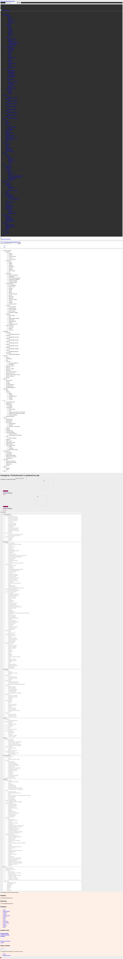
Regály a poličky (12, 707)
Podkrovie (8, 116)
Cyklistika (10, 90)
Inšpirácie (5, 95)
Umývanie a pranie (12, 44)
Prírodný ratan (12, 851)
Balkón (9, 25)
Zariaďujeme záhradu (12, 112)
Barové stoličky (12, 686)
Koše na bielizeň (12, 635)
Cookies (2, 942)
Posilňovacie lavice (13, 769)
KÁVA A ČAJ (10, 650)
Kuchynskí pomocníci (13, 605)
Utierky (9, 64)
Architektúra (8, 182)
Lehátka (10, 845)
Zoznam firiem (6, 922)
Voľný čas (10, 93)
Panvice (10, 655)
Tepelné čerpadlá (11, 178)
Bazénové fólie (12, 806)
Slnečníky (10, 852)
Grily (9, 80)
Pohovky (10, 706)
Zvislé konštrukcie (9, 208)
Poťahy (9, 58)
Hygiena (7, 146)
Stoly (9, 855)
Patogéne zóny (9, 149)
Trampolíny (11, 772)
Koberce (10, 51)
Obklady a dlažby (9, 132)
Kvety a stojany (12, 523)
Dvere (7, 120)
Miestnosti (8, 24)
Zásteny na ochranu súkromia (15, 831)
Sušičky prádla (12, 640)
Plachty (10, 540)
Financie (7, 193)
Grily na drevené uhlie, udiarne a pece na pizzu (19, 795)
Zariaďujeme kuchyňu (12, 100)
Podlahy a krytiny (9, 136)
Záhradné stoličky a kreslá (14, 861)
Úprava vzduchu (12, 558)
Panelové (10, 188)
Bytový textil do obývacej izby (15, 534)
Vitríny (10, 711)
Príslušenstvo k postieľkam (15, 741)
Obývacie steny (12, 705)
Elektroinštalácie (9, 165)
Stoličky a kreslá (12, 854)
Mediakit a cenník (6, 955)
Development (6, 214)
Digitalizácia (8, 184)
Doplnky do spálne (12, 520)
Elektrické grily (12, 791)
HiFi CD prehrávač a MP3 (13, 570)
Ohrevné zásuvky (12, 579)
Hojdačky (10, 841)
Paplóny (10, 539)
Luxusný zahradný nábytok (14, 846)
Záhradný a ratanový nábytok (15, 862)
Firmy (7, 233)
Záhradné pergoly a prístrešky (15, 789)
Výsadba (10, 162)
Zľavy (4, 234)
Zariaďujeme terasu (12, 109)
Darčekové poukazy (10, 869)
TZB (4, 164)
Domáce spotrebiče (12, 38)
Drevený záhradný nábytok (14, 836)
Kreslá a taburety (12, 704)
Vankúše (10, 66)
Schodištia (10, 211)
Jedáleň (9, 28)
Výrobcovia (6, 881)
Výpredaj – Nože (12, 876)
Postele (9, 17)
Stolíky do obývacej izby (14, 710)
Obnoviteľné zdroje (10, 219)
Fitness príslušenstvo (13, 765)
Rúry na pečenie (12, 615)
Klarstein (9, 885)
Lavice (9, 844)
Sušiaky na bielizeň (12, 639)
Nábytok (7, 15)
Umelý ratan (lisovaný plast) (15, 857)
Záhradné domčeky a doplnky (15, 787)
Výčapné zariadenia (13, 560)
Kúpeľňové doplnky (13, 695)
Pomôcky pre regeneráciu (14, 767)
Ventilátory (11, 559)
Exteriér (4, 152)
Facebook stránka (4, 933)
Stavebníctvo (8, 221)
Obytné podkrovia (9, 195)
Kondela (9, 887)
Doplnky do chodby (12, 516)
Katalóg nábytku (6, 14)
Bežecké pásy (11, 761)
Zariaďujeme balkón (12, 115)
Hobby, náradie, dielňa (12, 82)
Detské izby (11, 740)
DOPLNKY (10, 644)
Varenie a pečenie (12, 46)
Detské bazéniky (12, 747)
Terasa (7, 107)
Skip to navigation (4, 1)
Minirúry (10, 651)
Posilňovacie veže (12, 770)
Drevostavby (8, 185)
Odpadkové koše (12, 525)
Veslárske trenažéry (13, 775)
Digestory (10, 545)
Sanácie (10, 170)
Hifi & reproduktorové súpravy (15, 569)
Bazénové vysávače (13, 807)
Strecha (7, 203)
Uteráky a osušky (12, 63)
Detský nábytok (11, 73)
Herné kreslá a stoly (13, 681)
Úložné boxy (11, 856)
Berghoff (9, 890)
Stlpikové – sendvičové (13, 190)
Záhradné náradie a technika (15, 801)
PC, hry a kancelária (13, 580)
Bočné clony (11, 819)
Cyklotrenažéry (12, 762)
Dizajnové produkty (13, 820)
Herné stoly (11, 732)
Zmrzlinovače (11, 629)
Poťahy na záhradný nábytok (15, 850)
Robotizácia (8, 227)
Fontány (10, 821)
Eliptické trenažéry (13, 764)
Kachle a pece (11, 172)
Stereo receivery (12, 586)
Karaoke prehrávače (13, 575)
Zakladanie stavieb (9, 206)
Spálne (7, 141)
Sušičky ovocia (11, 620)
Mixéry (9, 609)
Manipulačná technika (10, 226)
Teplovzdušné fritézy (13, 621)
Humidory (10, 548)
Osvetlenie (10, 83)
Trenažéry (10, 774)
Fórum (4, 230)
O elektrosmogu (9, 148)
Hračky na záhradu (12, 750)
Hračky (10, 749)
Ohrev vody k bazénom (13, 812)
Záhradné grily (11, 799)
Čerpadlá (10, 810)
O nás (4, 909)
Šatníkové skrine (12, 724)
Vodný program (11, 84)
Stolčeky (10, 734)
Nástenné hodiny (12, 524)
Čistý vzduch (8, 144)
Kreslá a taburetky (12, 720)
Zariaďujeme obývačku (13, 97)
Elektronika (10, 40)
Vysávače (10, 561)
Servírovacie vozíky (13, 665)
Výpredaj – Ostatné (12, 877)
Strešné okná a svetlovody (13, 198)
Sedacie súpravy (12, 709)
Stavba (4, 181)
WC (9, 35)
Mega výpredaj (11, 874)
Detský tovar (11, 74)
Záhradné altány (12, 786)
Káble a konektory (12, 574)
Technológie (8, 168)
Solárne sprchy (12, 815)
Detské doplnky (11, 70)
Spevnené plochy (11, 159)
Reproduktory (11, 585)
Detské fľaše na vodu (13, 752)
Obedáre (10, 654)
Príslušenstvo (11, 814)
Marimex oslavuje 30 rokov (14, 872)
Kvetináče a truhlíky (13, 822)
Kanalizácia (8, 167)
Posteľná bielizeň (11, 57)
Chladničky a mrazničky (13, 594)
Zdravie (4, 142)
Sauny (9, 782)
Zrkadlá (10, 531)
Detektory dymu (12, 565)
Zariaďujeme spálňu (12, 106)
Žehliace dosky (12, 641)
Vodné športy (11, 776)
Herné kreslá (11, 731)
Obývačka (8, 96)
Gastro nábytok (12, 837)
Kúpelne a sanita (9, 129)
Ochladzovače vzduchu (13, 550)
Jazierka (10, 158)
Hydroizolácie (8, 194)
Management (8, 217)
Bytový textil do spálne (14, 535)
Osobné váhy (11, 766)
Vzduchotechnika (9, 180)
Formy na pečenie (12, 646)
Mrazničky (10, 610)
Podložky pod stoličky (13, 528)
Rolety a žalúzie (11, 201)
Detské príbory (12, 754)
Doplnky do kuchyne (13, 518)
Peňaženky (10, 526)
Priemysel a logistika (10, 220)
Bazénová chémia (12, 804)
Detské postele (11, 71)
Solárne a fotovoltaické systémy (15, 177)
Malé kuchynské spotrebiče (15, 606)
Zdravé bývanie (6, 915)
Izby (6, 123)
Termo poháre (11, 666)
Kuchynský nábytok (12, 126)
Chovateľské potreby (13, 781)
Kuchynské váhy (12, 604)
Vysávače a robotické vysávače (15, 563)
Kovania (10, 53)
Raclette (10, 614)
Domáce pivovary (12, 596)
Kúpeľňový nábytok (13, 696)
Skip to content (11, 1)
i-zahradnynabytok (11, 882)
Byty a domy (8, 216)
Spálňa (7, 105)
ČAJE (9, 757)
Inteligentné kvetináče (13, 590)
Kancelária (10, 30)
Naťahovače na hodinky (13, 578)
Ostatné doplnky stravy (14, 759)
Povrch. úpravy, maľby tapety (12, 138)
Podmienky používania (5, 941)
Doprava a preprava (10, 224)
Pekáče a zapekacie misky (14, 656)
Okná (7, 200)
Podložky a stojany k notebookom (16, 684)
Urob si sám (8, 204)
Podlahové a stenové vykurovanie (15, 175)
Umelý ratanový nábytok (14, 859)
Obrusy (9, 56)
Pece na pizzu (11, 797)
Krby (9, 702)
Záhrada (7, 77)
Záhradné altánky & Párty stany (16, 825)
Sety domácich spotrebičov (15, 556)
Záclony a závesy (12, 67)
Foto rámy (10, 521)
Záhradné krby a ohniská (14, 829)
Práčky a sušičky (12, 554)
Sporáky (10, 619)
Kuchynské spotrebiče (13, 43)
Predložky (10, 60)
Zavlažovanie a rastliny (14, 832)
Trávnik (9, 161)
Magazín (7, 231)
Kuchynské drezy (12, 690)
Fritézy (10, 599)
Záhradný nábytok (12, 87)
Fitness (9, 92)
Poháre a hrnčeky (12, 660)
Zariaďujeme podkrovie (13, 118)
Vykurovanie (8, 171)
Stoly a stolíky (11, 22)
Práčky (10, 636)
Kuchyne (7, 125)
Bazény (9, 157)
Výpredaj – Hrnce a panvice (14, 875)
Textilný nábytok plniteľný (14, 744)
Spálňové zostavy (12, 716)
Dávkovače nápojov (13, 595)
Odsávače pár (11, 551)
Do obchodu (5, 491)
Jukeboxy (10, 573)
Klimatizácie (11, 549)
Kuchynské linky (12, 691)
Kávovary (10, 601)
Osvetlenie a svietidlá (10, 135)
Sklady (7, 229)
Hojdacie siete (11, 839)
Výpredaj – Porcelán (13, 879)
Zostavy (10, 865)
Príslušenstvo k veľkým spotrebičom (17, 555)
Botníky (10, 671)
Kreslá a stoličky (12, 729)
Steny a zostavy (11, 20)
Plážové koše (11, 847)
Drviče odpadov (12, 687)
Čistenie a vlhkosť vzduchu (14, 544)
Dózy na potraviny (12, 645)
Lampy (9, 631)
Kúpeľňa (10, 33)
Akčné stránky (9, 867)
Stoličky (10, 21)
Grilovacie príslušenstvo (14, 792)
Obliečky (10, 538)
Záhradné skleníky (12, 830)
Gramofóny (11, 568)
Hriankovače (11, 600)
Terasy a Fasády (12, 785)
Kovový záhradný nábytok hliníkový (17, 842)
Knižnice (10, 701)
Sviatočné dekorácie (13, 529)
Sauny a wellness (9, 139)
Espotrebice (10, 883)
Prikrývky (10, 61)
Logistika (5, 223)
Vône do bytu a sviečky (13, 530)
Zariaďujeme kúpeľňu (12, 103)
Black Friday (11, 871)
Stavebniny (10, 784)
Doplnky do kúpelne (13, 519)
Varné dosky (11, 624)
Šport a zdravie (9, 89)
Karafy (10, 649)
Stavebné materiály (10, 151)
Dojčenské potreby (12, 76)
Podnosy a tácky (12, 659)
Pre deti (7, 69)
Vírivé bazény (11, 816)
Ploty (7, 154)
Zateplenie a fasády (12, 213)
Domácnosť (8, 37)
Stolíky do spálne (12, 735)
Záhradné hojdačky (13, 827)
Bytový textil (10, 50)
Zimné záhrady (9, 207)
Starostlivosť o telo (11, 777)
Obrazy (9, 54)
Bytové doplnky (9, 47)
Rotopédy (10, 771)
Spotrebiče (10, 128)
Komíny (9, 210)
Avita (8, 888)
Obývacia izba (11, 34)
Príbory (10, 661)
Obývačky (8, 133)
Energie (7, 191)
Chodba (9, 27)
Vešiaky (10, 674)
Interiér (4, 119)
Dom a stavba (11, 79)
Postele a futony (12, 715)
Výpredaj (8, 870)
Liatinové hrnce (12, 796)
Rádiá (9, 584)
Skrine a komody (9, 721)
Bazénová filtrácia (12, 805)
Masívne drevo (11, 187)
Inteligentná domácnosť (13, 41)
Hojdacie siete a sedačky (14, 840)
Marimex (9, 886)
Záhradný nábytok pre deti (14, 745)
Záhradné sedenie (12, 860)
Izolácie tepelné (11, 197)
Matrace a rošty (12, 714)
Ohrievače (10, 553)
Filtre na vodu (11, 546)
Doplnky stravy (9, 756)
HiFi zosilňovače (12, 571)
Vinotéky (10, 625)
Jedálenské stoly (12, 676)
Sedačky (10, 18)
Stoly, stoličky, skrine (13, 742)
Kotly (9, 174)
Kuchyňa (10, 31)
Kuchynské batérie (12, 689)
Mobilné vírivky (12, 811)
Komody (10, 722)
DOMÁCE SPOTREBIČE (10, 543)
